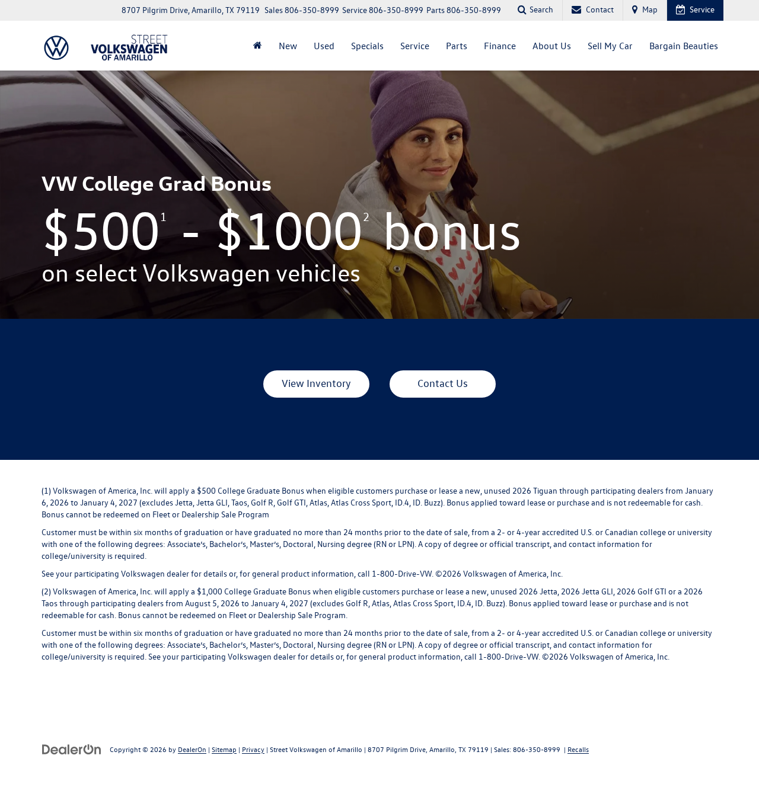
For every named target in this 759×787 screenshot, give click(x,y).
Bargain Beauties (683, 46)
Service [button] (414, 46)
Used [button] (324, 46)
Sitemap (224, 749)
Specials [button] (367, 46)
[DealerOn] (72, 748)
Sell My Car (610, 46)
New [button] (288, 46)
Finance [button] (500, 46)
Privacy (253, 749)
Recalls (578, 749)
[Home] (257, 46)
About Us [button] (551, 46)
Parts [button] (456, 46)
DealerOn (192, 749)
